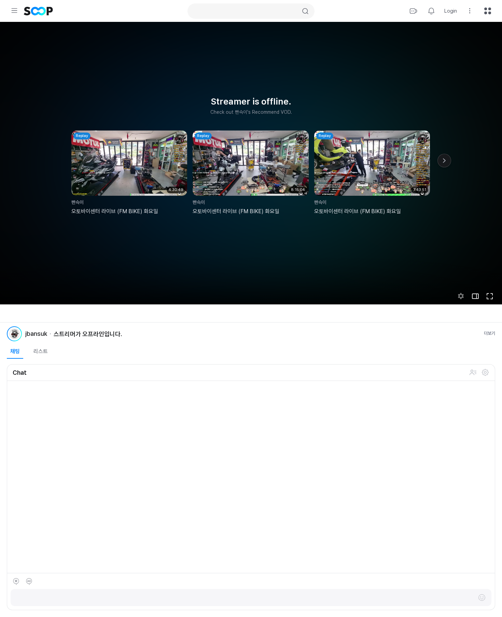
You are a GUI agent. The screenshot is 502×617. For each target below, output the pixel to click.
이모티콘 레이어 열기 (481, 597)
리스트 (40, 351)
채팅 (15, 351)
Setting (470, 11)
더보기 (489, 333)
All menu (487, 11)
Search (305, 11)
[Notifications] (431, 11)
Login (450, 11)
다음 (444, 160)
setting (461, 296)
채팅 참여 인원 (473, 372)
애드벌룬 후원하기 (29, 581)
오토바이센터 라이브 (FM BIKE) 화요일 (114, 211)
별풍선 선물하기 (16, 581)
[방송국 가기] (14, 333)
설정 (485, 372)
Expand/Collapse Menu (14, 10)
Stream (413, 11)
